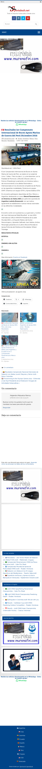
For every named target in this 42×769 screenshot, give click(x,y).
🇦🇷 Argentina (21, 728)
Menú (2, 2)
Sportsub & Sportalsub (26, 766)
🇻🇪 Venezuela (21, 761)
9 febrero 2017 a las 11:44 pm (19, 398)
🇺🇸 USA (21, 757)
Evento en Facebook (20, 257)
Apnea (20, 138)
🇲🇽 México (21, 746)
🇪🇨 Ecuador (21, 739)
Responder (6, 407)
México (31, 138)
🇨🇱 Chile (21, 732)
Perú (36, 138)
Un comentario (8, 367)
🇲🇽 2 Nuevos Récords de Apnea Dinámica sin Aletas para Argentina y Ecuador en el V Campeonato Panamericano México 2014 (9, 351)
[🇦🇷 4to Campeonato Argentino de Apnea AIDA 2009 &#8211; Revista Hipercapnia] (28, 317)
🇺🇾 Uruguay (21, 754)
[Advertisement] (21, 96)
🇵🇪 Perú (21, 750)
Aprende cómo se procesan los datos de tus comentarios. (19, 463)
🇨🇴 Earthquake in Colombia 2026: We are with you (22, 600)
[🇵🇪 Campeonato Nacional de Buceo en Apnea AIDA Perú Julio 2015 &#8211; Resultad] (9, 317)
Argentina (26, 138)
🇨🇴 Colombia (21, 735)
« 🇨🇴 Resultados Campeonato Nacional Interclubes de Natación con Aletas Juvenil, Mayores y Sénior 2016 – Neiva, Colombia (19, 374)
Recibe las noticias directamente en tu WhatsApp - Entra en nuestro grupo (21, 121)
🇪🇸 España (21, 743)
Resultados (11, 140)
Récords (4, 140)
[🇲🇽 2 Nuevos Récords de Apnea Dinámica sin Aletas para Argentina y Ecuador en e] (9, 340)
